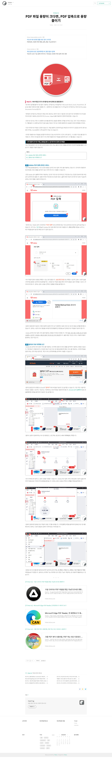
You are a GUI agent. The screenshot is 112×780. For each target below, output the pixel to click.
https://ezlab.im (31, 49)
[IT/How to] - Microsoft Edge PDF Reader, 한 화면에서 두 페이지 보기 (45, 605)
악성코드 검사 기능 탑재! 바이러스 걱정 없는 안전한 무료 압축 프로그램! (47, 54)
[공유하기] (30, 660)
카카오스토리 (82, 689)
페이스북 (80, 689)
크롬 (41, 737)
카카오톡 (47, 743)
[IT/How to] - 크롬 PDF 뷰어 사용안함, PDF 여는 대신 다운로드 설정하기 (45, 629)
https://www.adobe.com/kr (34, 37)
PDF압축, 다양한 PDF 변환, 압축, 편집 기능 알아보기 (41, 42)
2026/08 (63, 735)
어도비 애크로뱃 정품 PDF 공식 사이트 (39, 40)
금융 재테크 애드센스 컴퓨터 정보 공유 (37, 703)
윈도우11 (46, 737)
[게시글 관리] (32, 660)
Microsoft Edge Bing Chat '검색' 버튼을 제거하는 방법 (35, 678)
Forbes (10, 2)
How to (30, 673)
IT (26, 673)
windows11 (43, 740)
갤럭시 (48, 748)
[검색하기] (95, 3)
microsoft (43, 745)
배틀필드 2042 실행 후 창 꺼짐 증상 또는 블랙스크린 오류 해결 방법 (67, 678)
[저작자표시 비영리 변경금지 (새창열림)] (43, 660)
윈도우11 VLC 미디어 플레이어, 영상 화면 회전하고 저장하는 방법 (67, 681)
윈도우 (42, 743)
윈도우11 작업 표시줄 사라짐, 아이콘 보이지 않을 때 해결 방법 (67, 676)
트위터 (85, 689)
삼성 (48, 740)
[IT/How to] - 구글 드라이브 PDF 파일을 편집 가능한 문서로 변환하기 (44, 582)
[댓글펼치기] (28, 695)
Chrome (48, 745)
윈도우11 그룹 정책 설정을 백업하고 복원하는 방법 (35, 681)
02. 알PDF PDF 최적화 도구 (34, 157)
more (53, 734)
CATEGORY (101, 3)
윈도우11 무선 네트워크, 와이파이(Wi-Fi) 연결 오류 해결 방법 (67, 683)
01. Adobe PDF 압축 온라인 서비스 (36, 155)
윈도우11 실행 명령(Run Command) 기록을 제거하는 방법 (35, 676)
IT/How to (56, 13)
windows (42, 748)
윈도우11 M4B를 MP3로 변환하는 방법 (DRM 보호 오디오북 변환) (35, 683)
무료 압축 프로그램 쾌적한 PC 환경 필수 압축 (41, 52)
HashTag (31, 701)
